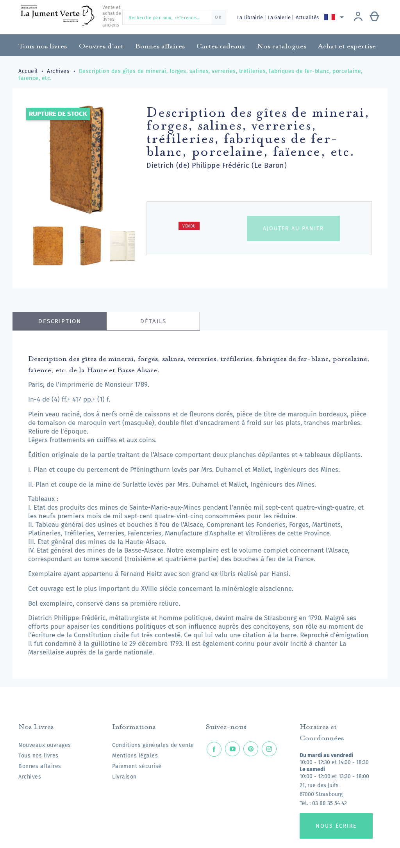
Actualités (307, 17)
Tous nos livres (38, 755)
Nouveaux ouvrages (44, 745)
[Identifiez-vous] (358, 17)
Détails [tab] (153, 321)
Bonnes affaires (39, 766)
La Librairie (250, 17)
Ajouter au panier (293, 228)
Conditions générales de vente (153, 745)
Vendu (189, 226)
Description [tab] (59, 321)
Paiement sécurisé (137, 766)
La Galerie (280, 17)
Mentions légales (135, 755)
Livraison (124, 776)
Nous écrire (336, 826)
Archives (29, 776)
